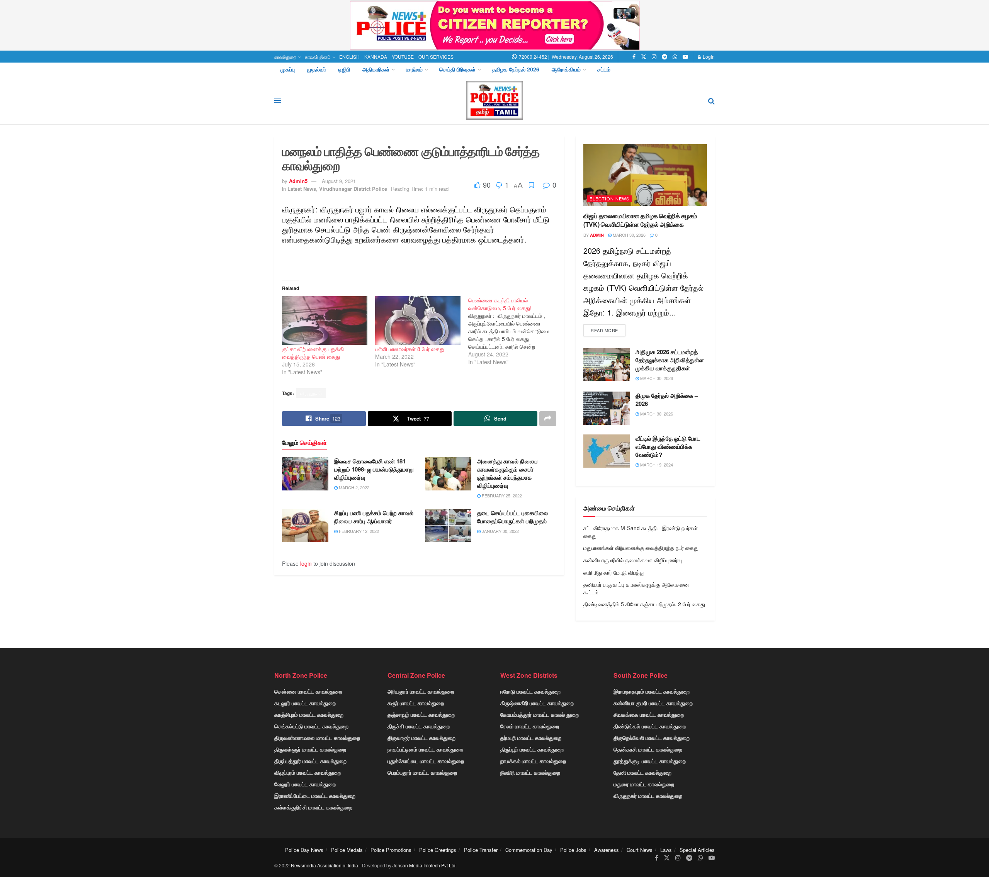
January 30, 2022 (500, 531)
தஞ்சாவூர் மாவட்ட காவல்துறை (421, 714)
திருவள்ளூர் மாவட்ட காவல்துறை (310, 749)
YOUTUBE (403, 56)
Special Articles (697, 849)
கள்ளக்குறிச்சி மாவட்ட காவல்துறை (313, 807)
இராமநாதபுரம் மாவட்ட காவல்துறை (651, 691)
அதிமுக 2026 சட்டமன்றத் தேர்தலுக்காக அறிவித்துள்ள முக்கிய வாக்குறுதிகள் (670, 360)
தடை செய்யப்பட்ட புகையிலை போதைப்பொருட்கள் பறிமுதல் (512, 517)
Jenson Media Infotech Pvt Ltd (424, 865)
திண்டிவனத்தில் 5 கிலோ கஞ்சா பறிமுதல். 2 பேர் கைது (644, 604)
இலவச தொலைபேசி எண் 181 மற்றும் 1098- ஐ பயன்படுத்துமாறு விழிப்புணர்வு (373, 469)
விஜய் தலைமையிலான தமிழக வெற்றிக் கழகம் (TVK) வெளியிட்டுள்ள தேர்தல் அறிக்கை (640, 220)
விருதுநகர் (311, 393)
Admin (597, 235)
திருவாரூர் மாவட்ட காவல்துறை (421, 737)
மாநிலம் (414, 69)
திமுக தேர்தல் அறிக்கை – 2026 (667, 399)
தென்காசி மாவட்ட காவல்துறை (647, 749)
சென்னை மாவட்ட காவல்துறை (308, 691)
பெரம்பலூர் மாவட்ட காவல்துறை (422, 772)
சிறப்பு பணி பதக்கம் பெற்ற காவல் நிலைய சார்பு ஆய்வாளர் (373, 517)
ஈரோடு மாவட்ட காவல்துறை (530, 691)
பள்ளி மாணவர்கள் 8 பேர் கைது (409, 349)
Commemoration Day (528, 849)
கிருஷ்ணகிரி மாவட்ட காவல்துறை (537, 703)
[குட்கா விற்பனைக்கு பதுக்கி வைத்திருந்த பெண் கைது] (324, 320)
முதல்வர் (316, 69)
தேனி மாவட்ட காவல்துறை (642, 772)
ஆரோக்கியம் (566, 69)
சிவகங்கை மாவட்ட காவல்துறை (648, 714)
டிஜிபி (344, 69)
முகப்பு (287, 69)
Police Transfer (481, 849)
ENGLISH (349, 56)
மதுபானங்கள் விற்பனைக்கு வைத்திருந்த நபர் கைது (640, 547)
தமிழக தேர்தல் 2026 (515, 69)
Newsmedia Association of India (324, 865)
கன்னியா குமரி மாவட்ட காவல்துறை (653, 703)
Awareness (606, 849)
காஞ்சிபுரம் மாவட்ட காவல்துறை (308, 714)
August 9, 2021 (339, 181)
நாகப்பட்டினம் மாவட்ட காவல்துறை (425, 749)
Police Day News (304, 849)
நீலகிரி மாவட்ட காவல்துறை (530, 772)
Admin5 (298, 181)
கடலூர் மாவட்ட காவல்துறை (305, 703)
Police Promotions (390, 849)
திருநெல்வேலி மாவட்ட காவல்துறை (651, 737)
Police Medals (347, 849)
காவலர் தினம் (318, 56)
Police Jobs (573, 849)
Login (708, 56)
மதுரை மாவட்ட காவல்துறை (643, 784)
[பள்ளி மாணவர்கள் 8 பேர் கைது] (418, 320)
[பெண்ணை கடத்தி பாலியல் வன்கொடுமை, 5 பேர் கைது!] (514, 331)
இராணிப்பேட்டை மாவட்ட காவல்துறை (314, 795)
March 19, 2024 (656, 464)
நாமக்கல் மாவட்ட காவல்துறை (533, 761)
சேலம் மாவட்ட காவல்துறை (529, 726)
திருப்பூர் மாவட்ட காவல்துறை (532, 749)
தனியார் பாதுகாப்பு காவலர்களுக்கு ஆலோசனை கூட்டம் (636, 588)
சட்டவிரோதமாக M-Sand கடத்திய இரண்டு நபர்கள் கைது (640, 531)
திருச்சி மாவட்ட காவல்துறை (418, 726)
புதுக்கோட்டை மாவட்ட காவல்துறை (425, 761)
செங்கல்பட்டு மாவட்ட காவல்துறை (311, 726)
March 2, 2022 (353, 487)
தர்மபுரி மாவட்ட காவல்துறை (530, 737)
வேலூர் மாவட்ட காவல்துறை (305, 784)
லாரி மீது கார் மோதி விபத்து (613, 572)
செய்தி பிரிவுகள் (457, 69)
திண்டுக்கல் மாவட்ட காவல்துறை (649, 726)
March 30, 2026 (629, 235)
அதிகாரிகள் (375, 69)
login (306, 563)
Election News (609, 198)
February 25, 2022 (501, 495)
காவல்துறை (285, 56)
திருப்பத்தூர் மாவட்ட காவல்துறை (310, 761)
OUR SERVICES (436, 56)
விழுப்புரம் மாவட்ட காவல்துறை (307, 772)
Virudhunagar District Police (353, 188)
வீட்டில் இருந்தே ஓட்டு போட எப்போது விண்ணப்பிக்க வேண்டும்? (668, 446)
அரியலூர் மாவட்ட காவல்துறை (420, 691)
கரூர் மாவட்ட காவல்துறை (415, 703)
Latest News (301, 188)
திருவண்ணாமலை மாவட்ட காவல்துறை (317, 737)
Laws (666, 849)
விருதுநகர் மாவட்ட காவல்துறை (647, 795)
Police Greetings (437, 849)
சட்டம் (603, 69)
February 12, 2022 (358, 531)
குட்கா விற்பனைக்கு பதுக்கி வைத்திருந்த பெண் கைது (313, 352)
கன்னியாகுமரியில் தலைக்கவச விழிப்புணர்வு (632, 560)
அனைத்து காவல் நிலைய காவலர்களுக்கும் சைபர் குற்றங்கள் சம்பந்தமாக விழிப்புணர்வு (507, 473)
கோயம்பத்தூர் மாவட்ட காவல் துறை (539, 714)
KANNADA (375, 56)
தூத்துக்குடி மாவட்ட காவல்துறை (649, 761)
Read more (604, 330)
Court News (640, 849)
